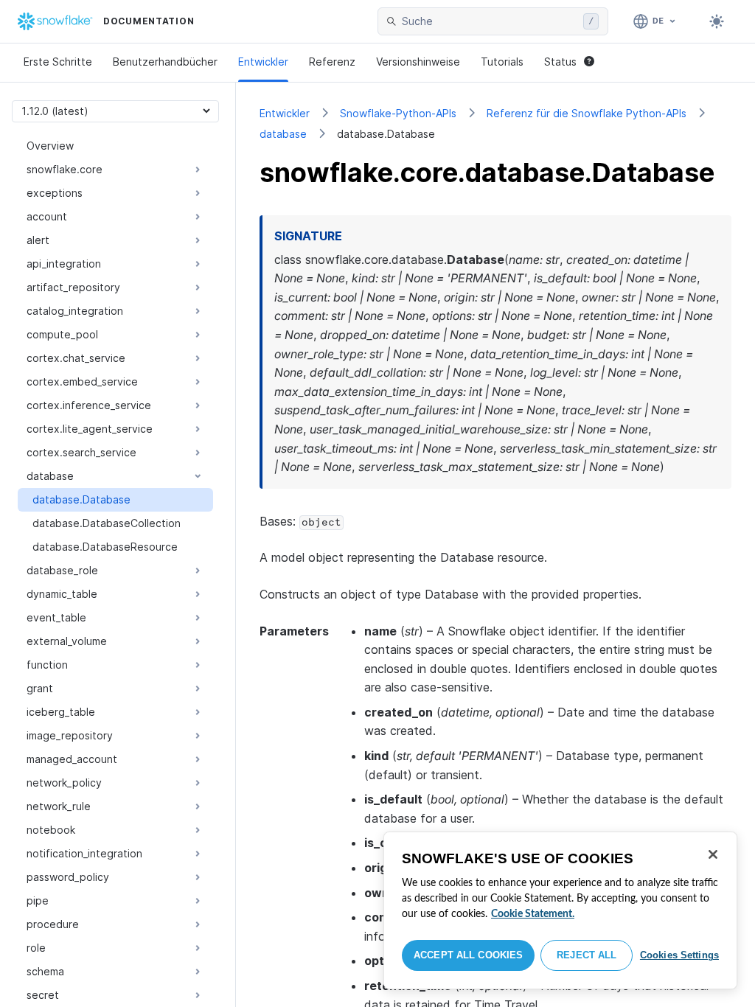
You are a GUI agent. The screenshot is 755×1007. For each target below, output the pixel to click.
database (283, 134)
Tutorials (502, 61)
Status (560, 61)
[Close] (713, 854)
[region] (560, 910)
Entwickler (263, 61)
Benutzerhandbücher (165, 61)
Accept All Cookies (468, 955)
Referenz (332, 61)
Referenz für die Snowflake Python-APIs (586, 113)
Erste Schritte (58, 61)
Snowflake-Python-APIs (398, 113)
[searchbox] (489, 21)
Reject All (586, 955)
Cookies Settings (679, 955)
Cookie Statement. (532, 914)
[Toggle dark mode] (716, 21)
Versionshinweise (418, 61)
